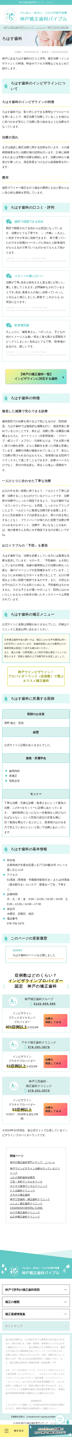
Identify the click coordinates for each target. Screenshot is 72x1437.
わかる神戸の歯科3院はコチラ (50, 1431)
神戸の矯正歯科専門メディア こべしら (36, 2)
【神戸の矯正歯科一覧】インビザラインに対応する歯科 (36, 376)
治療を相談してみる (53, 1020)
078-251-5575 (39, 1090)
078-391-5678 (39, 1047)
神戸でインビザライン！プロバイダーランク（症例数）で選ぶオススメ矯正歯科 (36, 676)
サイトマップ (13, 1326)
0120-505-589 (45, 1003)
